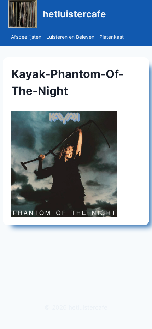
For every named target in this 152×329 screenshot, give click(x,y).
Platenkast (111, 37)
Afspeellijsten (26, 37)
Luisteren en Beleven (70, 37)
